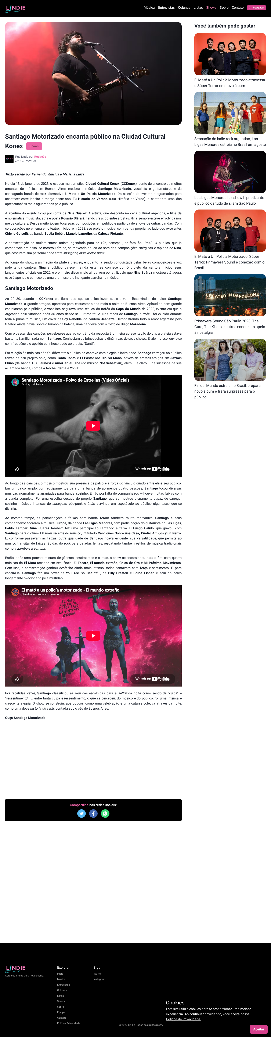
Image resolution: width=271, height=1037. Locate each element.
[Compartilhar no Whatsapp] (105, 813)
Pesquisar (258, 7)
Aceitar (258, 1029)
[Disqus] (93, 882)
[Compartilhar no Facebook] (81, 813)
